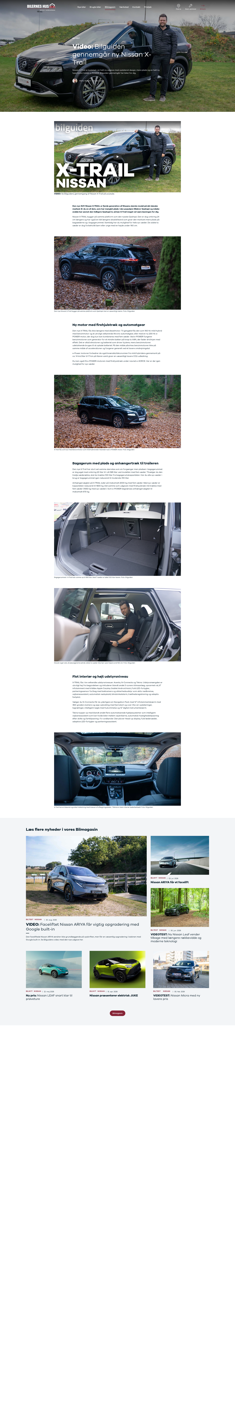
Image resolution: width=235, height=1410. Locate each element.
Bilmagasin (117, 1013)
